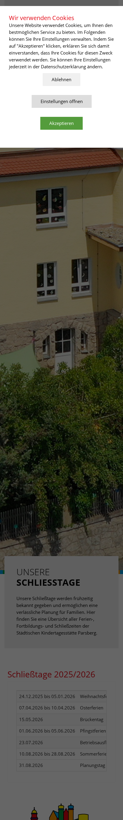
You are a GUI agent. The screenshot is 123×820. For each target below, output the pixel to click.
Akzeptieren (61, 123)
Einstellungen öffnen (62, 101)
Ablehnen (61, 79)
